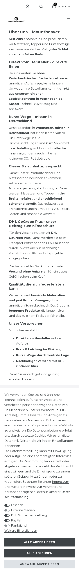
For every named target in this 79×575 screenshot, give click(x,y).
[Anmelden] (28, 6)
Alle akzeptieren (39, 542)
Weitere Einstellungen (20, 530)
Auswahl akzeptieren (39, 564)
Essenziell (18, 505)
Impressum (60, 481)
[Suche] (41, 6)
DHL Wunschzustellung (29, 515)
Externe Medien (23, 510)
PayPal (16, 520)
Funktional (19, 525)
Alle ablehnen (39, 553)
